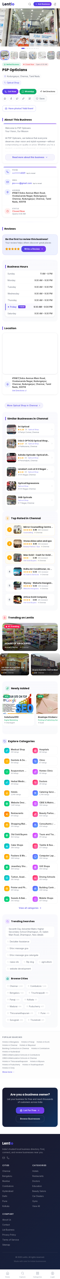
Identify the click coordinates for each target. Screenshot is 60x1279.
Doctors (36, 1181)
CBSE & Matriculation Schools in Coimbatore (21, 1055)
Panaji (14, 999)
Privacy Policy (9, 1234)
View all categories (28, 908)
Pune (45, 1013)
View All (36, 1206)
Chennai (16, 986)
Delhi (4, 1196)
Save (42, 98)
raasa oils (14, 962)
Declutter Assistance (19, 941)
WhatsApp (29, 91)
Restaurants (38, 1176)
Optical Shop (13, 82)
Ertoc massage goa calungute (24, 955)
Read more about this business (28, 157)
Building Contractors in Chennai (15, 1048)
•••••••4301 (23, 173)
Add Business (44, 4)
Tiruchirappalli (39, 993)
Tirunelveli (37, 1020)
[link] (7, 1274)
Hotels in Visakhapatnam (33, 1064)
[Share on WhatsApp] (5, 98)
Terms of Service (10, 1239)
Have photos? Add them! (20, 108)
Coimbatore (38, 986)
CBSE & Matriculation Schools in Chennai (19, 1058)
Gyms (35, 1201)
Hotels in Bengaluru (10, 1042)
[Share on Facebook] (11, 98)
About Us (6, 1219)
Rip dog (30, 962)
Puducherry (36, 1006)
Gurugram (16, 1020)
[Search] (30, 4)
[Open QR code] (29, 98)
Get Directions (49, 91)
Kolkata (32, 999)
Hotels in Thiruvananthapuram (15, 1061)
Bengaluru (17, 993)
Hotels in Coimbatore (40, 1048)
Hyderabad (7, 1191)
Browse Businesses (30, 1118)
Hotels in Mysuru (37, 1061)
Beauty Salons (39, 1191)
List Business (8, 1229)
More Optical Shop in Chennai (22, 405)
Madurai (15, 1006)
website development (20, 968)
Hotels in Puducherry (11, 1064)
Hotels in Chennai (9, 1045)
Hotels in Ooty (8, 1068)
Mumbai (6, 1181)
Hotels (35, 1171)
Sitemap (6, 1244)
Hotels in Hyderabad (11, 1052)
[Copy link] (23, 98)
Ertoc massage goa (19, 948)
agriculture (47, 962)
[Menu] (55, 4)
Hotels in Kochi (43, 1042)
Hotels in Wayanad (28, 1045)
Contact (6, 1224)
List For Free (29, 1110)
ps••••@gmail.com (27, 183)
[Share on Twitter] (17, 98)
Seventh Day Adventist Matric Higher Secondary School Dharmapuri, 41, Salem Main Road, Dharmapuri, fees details (28, 932)
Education (37, 1186)
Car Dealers (38, 1196)
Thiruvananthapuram (21, 1013)
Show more (7, 1072)
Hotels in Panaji (27, 1042)
